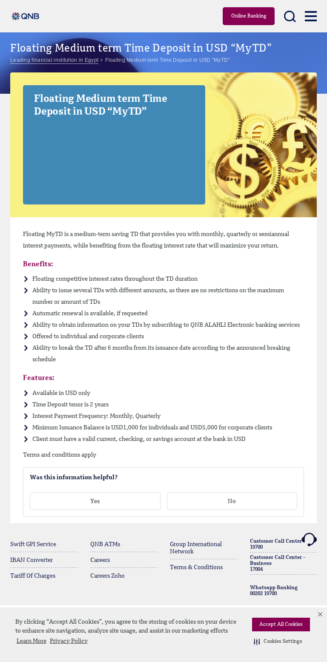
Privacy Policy (69, 641)
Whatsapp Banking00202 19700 (274, 590)
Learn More (31, 641)
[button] (278, 641)
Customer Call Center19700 (276, 544)
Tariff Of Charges (32, 576)
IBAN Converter (31, 560)
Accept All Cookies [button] (281, 624)
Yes (95, 501)
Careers (100, 560)
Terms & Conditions (196, 567)
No (232, 501)
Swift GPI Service (33, 544)
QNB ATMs (105, 544)
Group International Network (196, 548)
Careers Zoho (107, 576)
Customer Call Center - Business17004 (277, 563)
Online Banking (249, 16)
